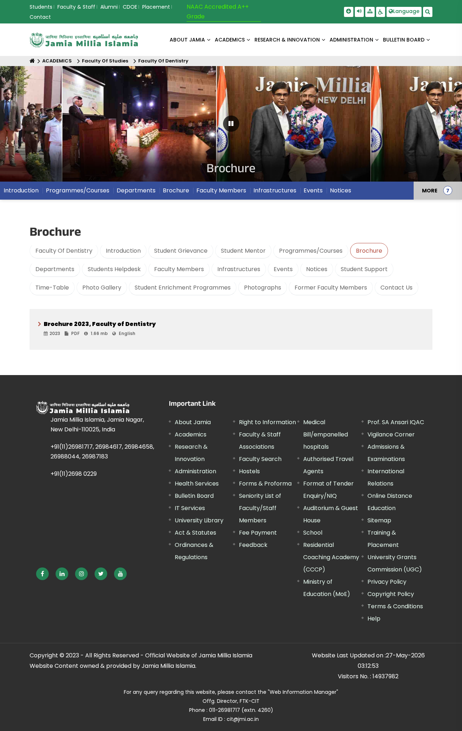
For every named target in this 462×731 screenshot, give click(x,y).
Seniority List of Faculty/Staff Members (260, 508)
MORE (429, 190)
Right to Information (267, 422)
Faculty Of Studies (105, 60)
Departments (54, 269)
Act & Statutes (195, 532)
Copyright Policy (390, 594)
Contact (40, 17)
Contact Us (396, 287)
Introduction (123, 251)
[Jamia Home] (82, 407)
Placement (156, 6)
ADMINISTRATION (351, 39)
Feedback (253, 545)
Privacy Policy (386, 582)
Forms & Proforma (265, 483)
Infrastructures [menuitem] (274, 190)
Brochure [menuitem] (176, 190)
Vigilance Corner (391, 434)
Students (41, 6)
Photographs (262, 287)
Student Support (364, 269)
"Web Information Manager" (303, 692)
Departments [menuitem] (136, 190)
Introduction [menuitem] (21, 190)
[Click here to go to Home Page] (84, 40)
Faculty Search (260, 459)
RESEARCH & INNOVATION (287, 39)
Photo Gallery (101, 287)
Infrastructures (238, 269)
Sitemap (379, 520)
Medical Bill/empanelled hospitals (325, 434)
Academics (190, 434)
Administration (195, 471)
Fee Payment (258, 532)
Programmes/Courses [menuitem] (77, 190)
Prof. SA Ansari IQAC (395, 422)
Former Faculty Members (331, 287)
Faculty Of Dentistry (163, 60)
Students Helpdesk (114, 269)
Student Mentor (243, 251)
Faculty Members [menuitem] (221, 190)
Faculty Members (179, 269)
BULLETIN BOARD (403, 39)
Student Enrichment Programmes (183, 287)
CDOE (130, 6)
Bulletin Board (194, 496)
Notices (316, 269)
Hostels (249, 471)
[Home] (32, 61)
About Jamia (187, 39)
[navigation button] (25, 127)
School (312, 532)
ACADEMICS (230, 39)
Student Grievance (181, 251)
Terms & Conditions (395, 606)
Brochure (369, 251)
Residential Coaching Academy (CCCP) (331, 557)
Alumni (109, 6)
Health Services (197, 483)
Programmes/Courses (311, 251)
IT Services (190, 508)
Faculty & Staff (76, 6)
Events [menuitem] (313, 190)
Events (283, 269)
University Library (199, 520)
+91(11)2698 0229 (74, 474)
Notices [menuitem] (340, 190)
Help (373, 618)
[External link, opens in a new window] (42, 573)
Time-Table (52, 287)
